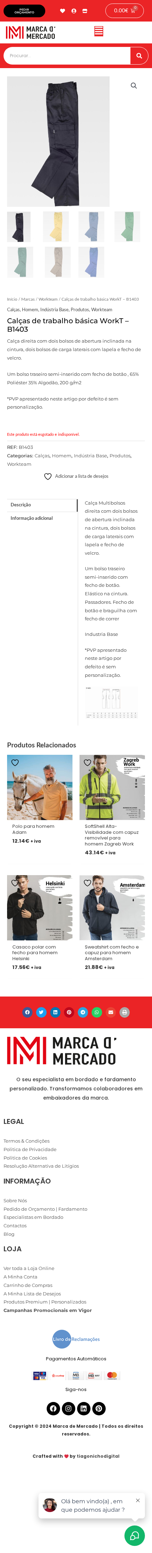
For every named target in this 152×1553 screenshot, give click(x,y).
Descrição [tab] (21, 505)
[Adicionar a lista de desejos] (16, 762)
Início (12, 299)
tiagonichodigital (98, 1456)
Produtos (80, 310)
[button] (98, 32)
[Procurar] (139, 55)
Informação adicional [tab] (32, 518)
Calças (13, 310)
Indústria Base (54, 310)
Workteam (48, 299)
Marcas (28, 299)
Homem (30, 310)
